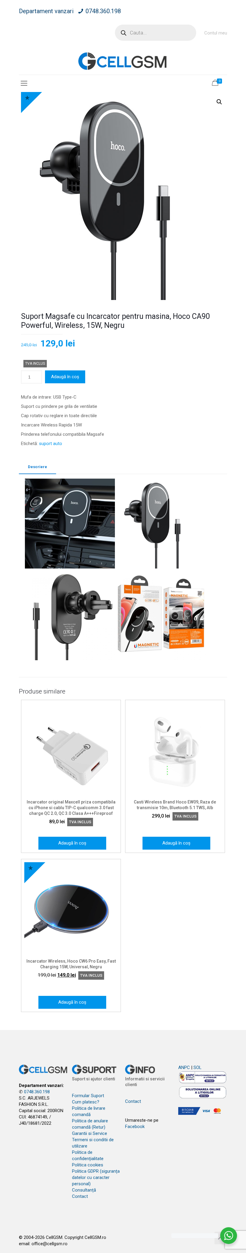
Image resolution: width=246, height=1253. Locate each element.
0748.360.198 (103, 11)
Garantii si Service (89, 1133)
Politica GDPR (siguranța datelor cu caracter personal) (96, 1177)
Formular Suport (88, 1095)
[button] (219, 101)
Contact (80, 1196)
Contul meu (215, 33)
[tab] (37, 467)
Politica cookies (87, 1165)
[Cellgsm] (123, 61)
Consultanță (84, 1190)
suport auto (50, 443)
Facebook (135, 1126)
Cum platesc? (85, 1102)
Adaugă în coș (65, 376)
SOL (198, 1067)
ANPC (184, 1067)
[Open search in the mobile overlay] (155, 33)
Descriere (37, 467)
